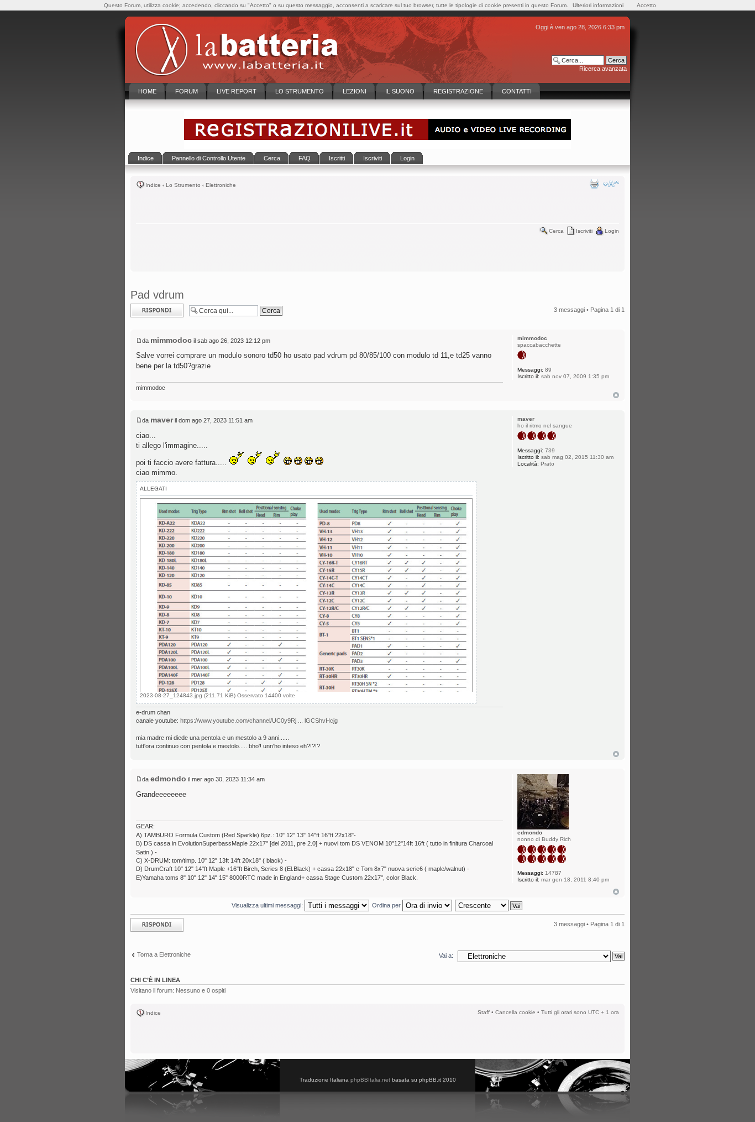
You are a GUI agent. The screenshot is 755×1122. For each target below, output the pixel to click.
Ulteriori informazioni (598, 5)
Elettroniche (221, 185)
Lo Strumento (183, 185)
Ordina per (387, 905)
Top (616, 395)
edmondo (168, 778)
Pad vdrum (157, 295)
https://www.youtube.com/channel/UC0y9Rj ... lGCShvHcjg (259, 720)
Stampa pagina (594, 184)
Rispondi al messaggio (145, 310)
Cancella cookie (515, 1012)
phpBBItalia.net (370, 1080)
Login (612, 231)
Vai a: (446, 955)
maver (161, 419)
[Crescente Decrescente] (489, 905)
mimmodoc (171, 340)
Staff (484, 1012)
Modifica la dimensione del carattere (611, 184)
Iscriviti (584, 231)
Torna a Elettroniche (164, 954)
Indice (153, 185)
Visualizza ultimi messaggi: (268, 905)
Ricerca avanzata (603, 68)
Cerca (556, 231)
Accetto (646, 5)
